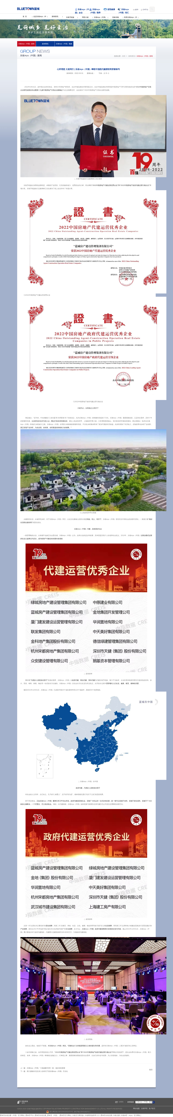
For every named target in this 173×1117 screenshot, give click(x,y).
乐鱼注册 (116, 1115)
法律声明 (144, 1108)
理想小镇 (85, 17)
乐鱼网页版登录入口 (92, 1115)
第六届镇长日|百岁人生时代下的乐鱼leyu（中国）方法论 (47, 1071)
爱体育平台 (30, 1115)
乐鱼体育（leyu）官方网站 (130, 1115)
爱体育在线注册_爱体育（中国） (47, 1115)
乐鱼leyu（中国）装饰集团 (145, 1103)
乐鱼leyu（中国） (100, 17)
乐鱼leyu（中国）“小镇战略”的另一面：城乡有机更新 (46, 1068)
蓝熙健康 (111, 9)
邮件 (136, 10)
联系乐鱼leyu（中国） (130, 20)
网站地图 (136, 1108)
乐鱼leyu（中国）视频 (64, 44)
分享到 (121, 1102)
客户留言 (152, 1108)
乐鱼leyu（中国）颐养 (95, 11)
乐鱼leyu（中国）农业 (82, 11)
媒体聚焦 (45, 44)
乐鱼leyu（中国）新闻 (26, 44)
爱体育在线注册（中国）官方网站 (12, 1115)
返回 (150, 1070)
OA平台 (145, 10)
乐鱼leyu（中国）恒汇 (123, 11)
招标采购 (115, 17)
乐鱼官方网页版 (78, 1115)
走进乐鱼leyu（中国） (39, 19)
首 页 (25, 16)
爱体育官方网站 (65, 1115)
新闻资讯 (55, 16)
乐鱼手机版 (70, 17)
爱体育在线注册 (106, 1115)
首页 (123, 56)
